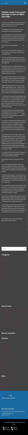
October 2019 (5, 356)
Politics (3, 268)
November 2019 (5, 354)
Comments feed (5, 384)
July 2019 (4, 363)
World (3, 277)
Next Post (14, 236)
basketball (20, 45)
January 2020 (5, 349)
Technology (4, 272)
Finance (3, 263)
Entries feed (4, 382)
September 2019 (5, 358)
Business (4, 258)
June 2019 (4, 366)
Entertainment (5, 260)
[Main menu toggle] (25, 3)
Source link (4, 227)
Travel (3, 275)
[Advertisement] (13, 291)
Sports (4, 19)
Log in (3, 379)
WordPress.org (5, 387)
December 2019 (5, 351)
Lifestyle (4, 265)
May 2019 (4, 368)
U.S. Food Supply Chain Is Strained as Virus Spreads (13, 318)
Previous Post (14, 233)
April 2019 (4, 370)
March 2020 (4, 344)
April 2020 (4, 342)
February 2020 (5, 346)
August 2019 (5, 361)
